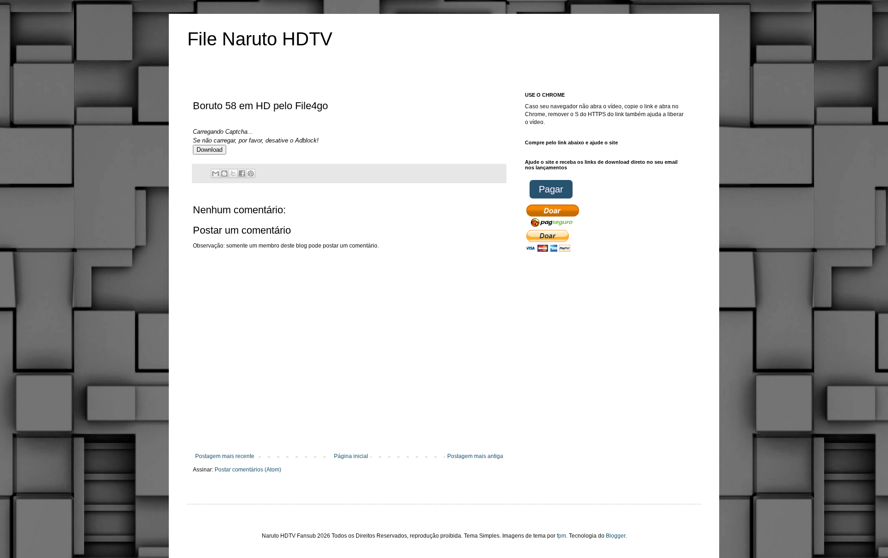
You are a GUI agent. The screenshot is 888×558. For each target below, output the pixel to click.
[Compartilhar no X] (233, 173)
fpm (561, 536)
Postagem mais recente (224, 456)
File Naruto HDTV (260, 39)
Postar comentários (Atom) (248, 469)
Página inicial (351, 456)
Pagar (551, 189)
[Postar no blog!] (224, 173)
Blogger (615, 536)
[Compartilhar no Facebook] (242, 173)
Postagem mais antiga (475, 456)
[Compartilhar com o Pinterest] (250, 173)
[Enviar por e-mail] (215, 173)
